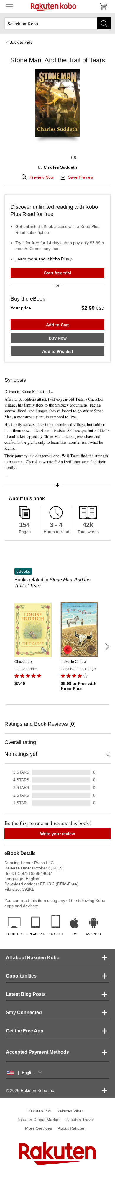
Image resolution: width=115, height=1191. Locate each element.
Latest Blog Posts (26, 994)
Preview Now (41, 177)
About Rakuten (72, 1128)
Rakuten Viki (39, 1111)
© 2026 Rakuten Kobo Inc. (30, 1090)
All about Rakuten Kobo (33, 957)
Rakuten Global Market (38, 1119)
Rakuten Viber (70, 1111)
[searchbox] (57, 23)
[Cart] (103, 6)
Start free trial (57, 272)
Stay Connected (24, 1012)
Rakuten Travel (79, 1119)
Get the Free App (24, 1030)
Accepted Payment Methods (37, 1052)
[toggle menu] (9, 6)
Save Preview (80, 177)
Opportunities (21, 975)
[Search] (104, 23)
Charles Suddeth (60, 167)
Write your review (57, 833)
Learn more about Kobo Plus (42, 259)
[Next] (107, 646)
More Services (38, 1128)
